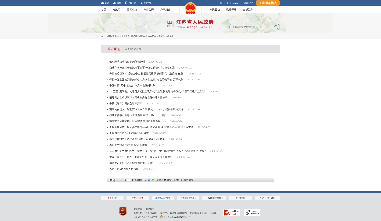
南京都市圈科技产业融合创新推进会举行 (132, 163)
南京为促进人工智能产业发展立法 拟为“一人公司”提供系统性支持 (146, 109)
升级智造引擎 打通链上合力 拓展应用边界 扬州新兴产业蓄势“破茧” (146, 73)
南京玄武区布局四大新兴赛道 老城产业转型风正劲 (137, 121)
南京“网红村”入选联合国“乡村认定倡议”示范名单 (137, 139)
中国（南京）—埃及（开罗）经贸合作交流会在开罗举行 (141, 157)
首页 (103, 9)
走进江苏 (248, 9)
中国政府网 (112, 198)
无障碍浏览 (248, 3)
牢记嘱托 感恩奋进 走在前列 (143, 36)
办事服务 (165, 9)
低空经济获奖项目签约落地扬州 (127, 61)
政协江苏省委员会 (188, 198)
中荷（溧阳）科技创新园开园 (125, 103)
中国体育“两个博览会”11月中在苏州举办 (132, 85)
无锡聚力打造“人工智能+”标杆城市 (129, 133)
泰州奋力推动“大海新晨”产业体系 (128, 145)
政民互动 (215, 9)
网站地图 (150, 209)
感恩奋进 (160, 36)
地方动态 (170, 36)
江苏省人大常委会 (163, 198)
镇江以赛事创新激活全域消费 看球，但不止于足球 (137, 115)
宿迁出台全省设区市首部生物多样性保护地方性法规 (138, 97)
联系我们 (138, 209)
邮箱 (107, 3)
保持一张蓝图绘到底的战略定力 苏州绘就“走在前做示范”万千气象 (146, 79)
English (236, 3)
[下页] (145, 180)
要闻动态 (132, 9)
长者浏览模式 (268, 3)
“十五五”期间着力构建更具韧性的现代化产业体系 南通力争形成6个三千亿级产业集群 (157, 91)
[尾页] (148, 180)
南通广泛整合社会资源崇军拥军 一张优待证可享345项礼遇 (142, 67)
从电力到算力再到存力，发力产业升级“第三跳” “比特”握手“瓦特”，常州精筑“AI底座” (157, 151)
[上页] (121, 180)
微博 (119, 3)
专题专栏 (125, 36)
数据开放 (231, 9)
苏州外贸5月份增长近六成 (124, 169)
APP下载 (132, 3)
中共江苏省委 (137, 198)
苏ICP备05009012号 (178, 213)
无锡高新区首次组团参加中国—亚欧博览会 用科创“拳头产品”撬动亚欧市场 (151, 127)
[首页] (117, 180)
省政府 (116, 9)
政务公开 (149, 9)
